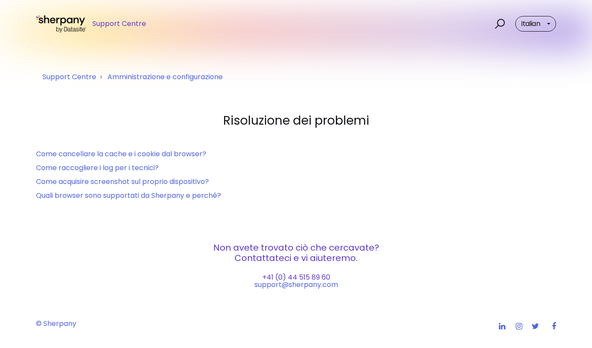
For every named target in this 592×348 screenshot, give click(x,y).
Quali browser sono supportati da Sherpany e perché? (128, 195)
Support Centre (69, 77)
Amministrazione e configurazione (165, 77)
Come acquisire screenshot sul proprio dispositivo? (122, 182)
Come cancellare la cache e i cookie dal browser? (121, 154)
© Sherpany (56, 324)
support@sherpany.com (296, 285)
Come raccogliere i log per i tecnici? (97, 168)
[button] (498, 23)
